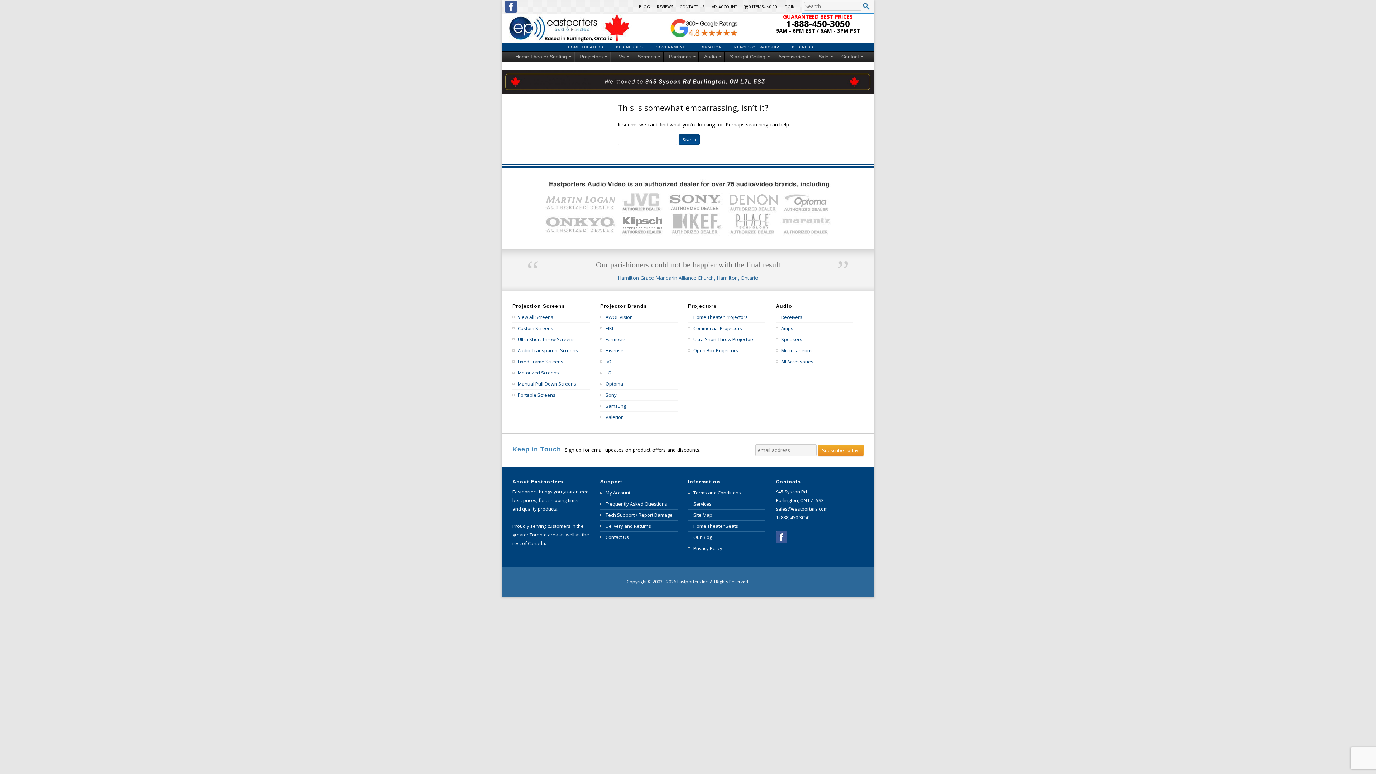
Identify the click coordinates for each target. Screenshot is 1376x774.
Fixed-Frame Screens (540, 361)
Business (802, 47)
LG (608, 372)
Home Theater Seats (715, 526)
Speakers (791, 339)
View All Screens (535, 317)
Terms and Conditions (717, 492)
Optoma (614, 384)
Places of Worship (756, 47)
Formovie (615, 339)
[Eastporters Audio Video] (570, 16)
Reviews (665, 6)
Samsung (616, 406)
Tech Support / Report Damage (639, 515)
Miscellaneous (797, 350)
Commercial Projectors (717, 328)
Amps (787, 328)
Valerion (615, 417)
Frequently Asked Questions (636, 504)
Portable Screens (536, 395)
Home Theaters (585, 47)
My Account (724, 6)
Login (788, 6)
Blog (644, 6)
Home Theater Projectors (720, 317)
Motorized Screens (538, 372)
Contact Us (692, 6)
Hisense (615, 350)
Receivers (791, 317)
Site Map (702, 515)
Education (710, 47)
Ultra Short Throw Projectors (724, 339)
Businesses (629, 47)
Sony (611, 395)
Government (670, 47)
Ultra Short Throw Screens (546, 339)
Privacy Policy (707, 548)
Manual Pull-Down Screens (547, 384)
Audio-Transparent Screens (548, 350)
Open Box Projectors (715, 350)
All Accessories (797, 361)
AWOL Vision (619, 317)
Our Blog (702, 537)
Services (702, 504)
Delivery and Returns (628, 526)
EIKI (609, 328)
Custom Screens (535, 328)
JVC (609, 361)
